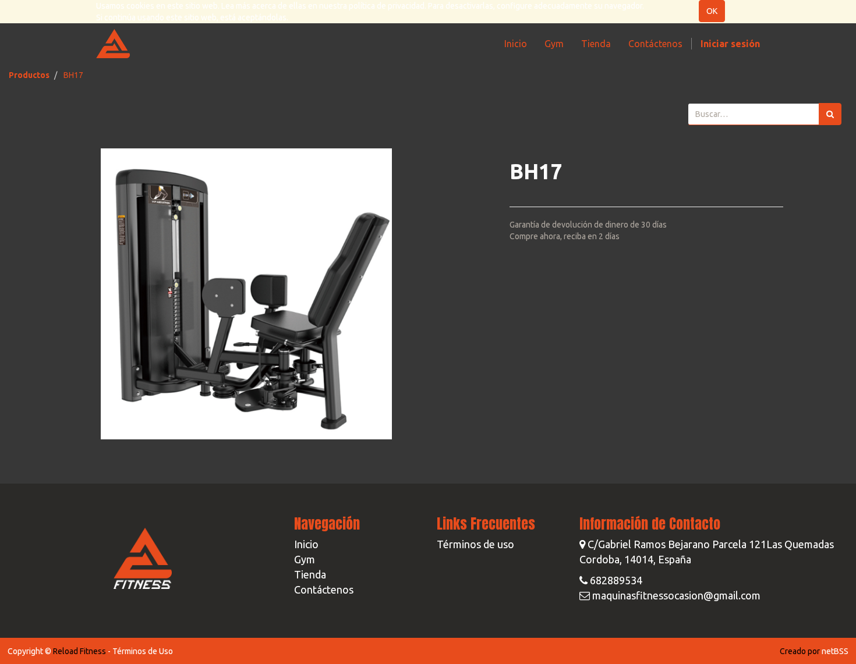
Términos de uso (475, 544)
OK (711, 11)
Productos (29, 75)
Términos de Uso (142, 651)
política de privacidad (387, 5)
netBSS (835, 651)
